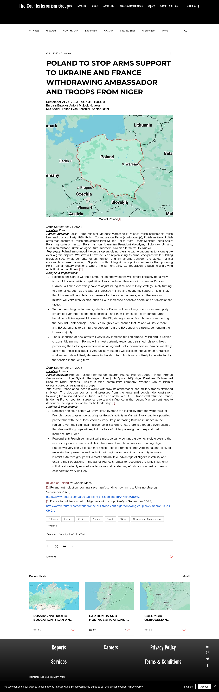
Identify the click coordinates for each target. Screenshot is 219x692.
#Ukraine (53, 518)
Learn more (59, 677)
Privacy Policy (135, 686)
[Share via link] (73, 546)
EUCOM (80, 534)
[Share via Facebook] (47, 546)
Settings (188, 686)
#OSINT (82, 518)
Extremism (91, 30)
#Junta (110, 518)
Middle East (148, 30)
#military (68, 518)
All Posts (34, 30)
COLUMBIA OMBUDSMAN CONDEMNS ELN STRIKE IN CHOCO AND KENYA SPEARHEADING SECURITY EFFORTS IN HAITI (163, 618)
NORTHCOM (70, 30)
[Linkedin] (208, 646)
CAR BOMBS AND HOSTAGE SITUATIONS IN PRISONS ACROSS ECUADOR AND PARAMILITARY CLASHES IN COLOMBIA (109, 618)
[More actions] (171, 53)
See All (186, 575)
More (165, 30)
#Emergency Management (147, 518)
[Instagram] (208, 652)
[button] (185, 30)
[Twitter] (208, 659)
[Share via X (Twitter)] (56, 546)
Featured (51, 30)
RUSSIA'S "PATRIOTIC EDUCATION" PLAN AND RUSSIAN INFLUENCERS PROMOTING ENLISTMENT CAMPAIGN (53, 618)
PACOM (108, 30)
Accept (204, 686)
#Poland (52, 525)
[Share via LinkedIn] (64, 546)
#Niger (123, 518)
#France (97, 518)
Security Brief (127, 30)
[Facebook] (208, 665)
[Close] (215, 686)
